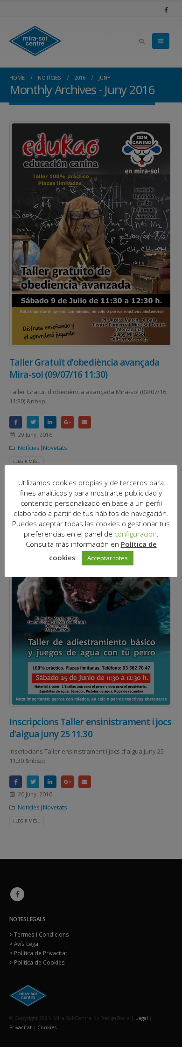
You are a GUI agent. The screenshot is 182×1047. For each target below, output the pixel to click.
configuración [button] (135, 533)
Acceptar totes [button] (107, 558)
